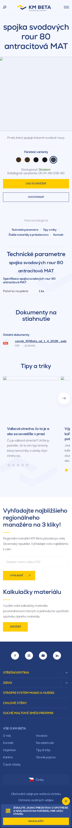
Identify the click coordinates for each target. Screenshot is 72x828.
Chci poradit (36, 197)
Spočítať (15, 626)
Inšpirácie (9, 750)
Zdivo (7, 683)
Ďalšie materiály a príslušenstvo (28, 234)
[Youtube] (43, 656)
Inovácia (41, 735)
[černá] (36, 160)
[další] (64, 398)
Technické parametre (25, 229)
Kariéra (8, 757)
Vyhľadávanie (4, 7)
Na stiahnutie (45, 743)
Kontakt (58, 234)
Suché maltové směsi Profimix (28, 713)
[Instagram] (29, 656)
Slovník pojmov (46, 757)
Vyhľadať (16, 575)
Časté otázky (12, 764)
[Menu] (66, 7)
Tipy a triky (50, 229)
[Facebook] (15, 656)
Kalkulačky (36, 821)
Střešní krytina (16, 672)
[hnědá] (19, 160)
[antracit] (53, 160)
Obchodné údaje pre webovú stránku (36, 794)
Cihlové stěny (15, 703)
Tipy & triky (43, 750)
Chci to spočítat (36, 183)
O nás (7, 735)
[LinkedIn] (57, 656)
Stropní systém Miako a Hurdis (28, 693)
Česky (40, 780)
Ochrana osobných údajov (36, 800)
